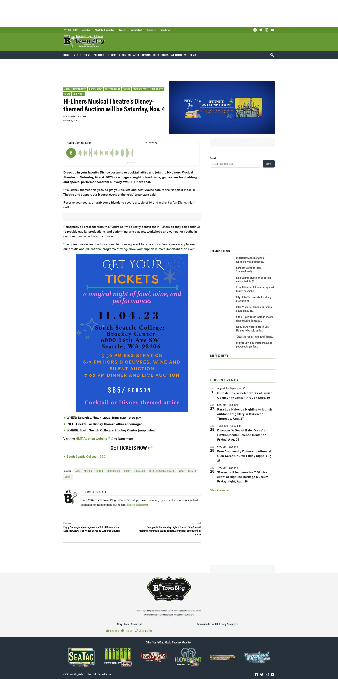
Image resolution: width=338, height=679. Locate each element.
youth (68, 477)
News (67, 94)
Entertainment (112, 89)
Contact (122, 29)
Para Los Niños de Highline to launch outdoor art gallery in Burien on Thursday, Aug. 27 (244, 414)
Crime (87, 55)
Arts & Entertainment (75, 89)
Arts (136, 55)
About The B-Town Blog (104, 29)
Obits (164, 55)
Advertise (86, 29)
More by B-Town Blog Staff (137, 504)
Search (213, 158)
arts (78, 470)
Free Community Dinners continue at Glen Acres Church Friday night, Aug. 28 (244, 455)
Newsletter (165, 29)
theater (192, 470)
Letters (111, 55)
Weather (176, 55)
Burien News (95, 89)
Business (125, 55)
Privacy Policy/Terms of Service (99, 674)
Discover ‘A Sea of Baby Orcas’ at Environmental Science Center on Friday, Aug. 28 (242, 434)
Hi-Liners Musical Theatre (162, 470)
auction (88, 470)
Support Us (151, 29)
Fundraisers (157, 89)
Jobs (156, 55)
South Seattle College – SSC (86, 456)
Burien (99, 470)
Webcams (190, 55)
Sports (146, 55)
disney (127, 470)
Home (66, 55)
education (139, 470)
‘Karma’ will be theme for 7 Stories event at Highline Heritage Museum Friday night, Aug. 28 (242, 476)
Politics (98, 55)
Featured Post (140, 89)
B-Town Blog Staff (76, 116)
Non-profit (78, 94)
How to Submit (136, 29)
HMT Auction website (91, 438)
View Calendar (219, 490)
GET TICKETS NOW (129, 447)
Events (77, 55)
